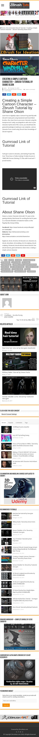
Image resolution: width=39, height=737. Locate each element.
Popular (10, 422)
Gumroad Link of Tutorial (16, 143)
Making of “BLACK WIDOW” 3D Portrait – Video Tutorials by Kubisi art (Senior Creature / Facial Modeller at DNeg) (25, 454)
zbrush (27, 269)
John (5, 88)
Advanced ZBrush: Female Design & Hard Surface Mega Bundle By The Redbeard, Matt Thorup (25, 549)
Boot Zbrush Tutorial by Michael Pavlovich (25, 607)
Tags (26, 422)
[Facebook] (18, 732)
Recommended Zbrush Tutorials (16, 28)
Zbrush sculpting (7, 271)
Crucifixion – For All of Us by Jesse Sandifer (13, 315)
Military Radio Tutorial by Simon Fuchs (16, 372)
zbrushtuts (31, 271)
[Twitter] (20, 732)
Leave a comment (30, 89)
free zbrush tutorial (17, 267)
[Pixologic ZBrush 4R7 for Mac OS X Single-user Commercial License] (19, 717)
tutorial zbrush (17, 269)
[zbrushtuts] (19, 5)
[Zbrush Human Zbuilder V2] (19, 283)
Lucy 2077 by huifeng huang (21, 435)
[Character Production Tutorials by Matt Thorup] (19, 13)
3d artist (18, 260)
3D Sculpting (16, 262)
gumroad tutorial (32, 267)
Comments (19, 422)
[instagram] (22, 732)
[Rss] (16, 732)
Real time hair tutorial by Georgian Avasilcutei (18, 348)
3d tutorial (26, 262)
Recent (4, 422)
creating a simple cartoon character (24, 264)
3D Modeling (6, 262)
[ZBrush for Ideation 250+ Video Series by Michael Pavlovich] (19, 43)
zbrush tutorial (20, 271)
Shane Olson (6, 269)
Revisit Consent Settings (9, 414)
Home (3, 28)
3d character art (29, 260)
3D (6, 260)
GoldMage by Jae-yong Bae (21, 427)
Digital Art (5, 267)
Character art (6, 264)
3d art (11, 260)
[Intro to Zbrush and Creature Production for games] (19, 22)
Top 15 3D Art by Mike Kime (25, 319)
